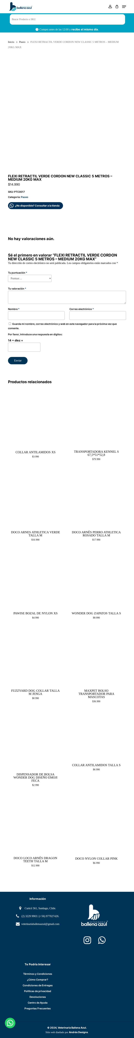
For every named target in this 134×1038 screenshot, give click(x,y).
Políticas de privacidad (37, 991)
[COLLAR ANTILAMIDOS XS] (35, 416)
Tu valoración (17, 288)
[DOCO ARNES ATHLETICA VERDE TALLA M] (35, 497)
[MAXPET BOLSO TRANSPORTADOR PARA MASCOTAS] (96, 655)
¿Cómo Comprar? (37, 979)
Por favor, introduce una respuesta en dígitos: (35, 334)
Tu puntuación (17, 272)
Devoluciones (37, 996)
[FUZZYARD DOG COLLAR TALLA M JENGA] (35, 655)
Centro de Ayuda (37, 1002)
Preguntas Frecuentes (37, 1008)
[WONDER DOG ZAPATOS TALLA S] (96, 577)
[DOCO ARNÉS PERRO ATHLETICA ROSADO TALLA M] (96, 497)
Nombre (14, 309)
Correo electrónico (81, 309)
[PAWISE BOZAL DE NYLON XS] (35, 577)
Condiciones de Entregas (38, 985)
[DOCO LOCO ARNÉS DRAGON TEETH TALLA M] (35, 823)
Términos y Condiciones (37, 973)
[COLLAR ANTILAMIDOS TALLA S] (96, 734)
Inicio (11, 42)
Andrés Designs (78, 1032)
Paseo (22, 42)
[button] (124, 6)
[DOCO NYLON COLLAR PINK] (96, 823)
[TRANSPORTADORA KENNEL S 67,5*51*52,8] (96, 416)
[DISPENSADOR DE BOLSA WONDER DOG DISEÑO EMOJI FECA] (35, 739)
